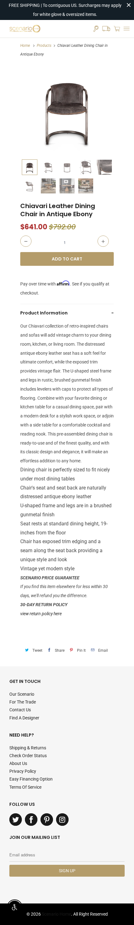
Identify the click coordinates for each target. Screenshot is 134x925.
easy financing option (31, 779)
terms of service (25, 787)
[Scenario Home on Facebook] (31, 819)
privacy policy (22, 771)
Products (44, 45)
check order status (28, 755)
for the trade (22, 701)
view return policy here (41, 613)
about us (18, 763)
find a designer (24, 717)
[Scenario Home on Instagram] (62, 819)
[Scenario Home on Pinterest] (47, 819)
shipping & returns (27, 747)
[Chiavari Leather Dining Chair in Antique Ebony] (67, 109)
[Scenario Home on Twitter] (15, 819)
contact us (20, 709)
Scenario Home (56, 914)
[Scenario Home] (25, 29)
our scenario (21, 694)
